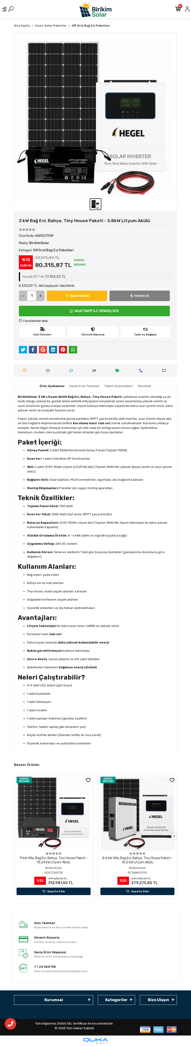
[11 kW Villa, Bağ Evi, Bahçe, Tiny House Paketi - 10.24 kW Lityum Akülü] (54, 814)
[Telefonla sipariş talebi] (142, 371)
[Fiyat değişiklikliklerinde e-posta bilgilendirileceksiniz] (118, 371)
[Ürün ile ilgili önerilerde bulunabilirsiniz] (165, 371)
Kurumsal (53, 1000)
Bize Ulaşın (158, 1000)
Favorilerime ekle (35, 321)
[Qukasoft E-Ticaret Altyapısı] (95, 1041)
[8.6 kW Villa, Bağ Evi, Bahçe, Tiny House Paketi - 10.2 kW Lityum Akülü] (137, 814)
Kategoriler (116, 1000)
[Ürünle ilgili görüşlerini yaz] (72, 371)
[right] (174, 836)
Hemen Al (141, 296)
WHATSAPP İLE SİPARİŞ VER (97, 311)
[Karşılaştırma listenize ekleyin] (95, 371)
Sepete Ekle (79, 296)
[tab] (52, 386)
